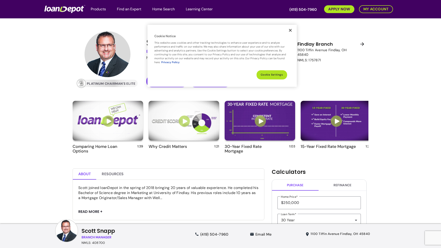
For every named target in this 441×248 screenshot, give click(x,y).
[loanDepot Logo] (64, 8)
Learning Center (199, 9)
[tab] (84, 174)
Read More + (90, 211)
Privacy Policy (170, 62)
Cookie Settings (272, 74)
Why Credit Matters (168, 146)
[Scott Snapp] (66, 235)
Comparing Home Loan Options (95, 148)
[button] (337, 8)
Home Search (163, 9)
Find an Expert (129, 9)
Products (98, 9)
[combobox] (319, 220)
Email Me (263, 234)
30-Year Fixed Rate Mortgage (243, 148)
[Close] (290, 30)
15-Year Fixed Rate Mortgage (328, 146)
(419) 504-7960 (303, 9)
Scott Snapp (98, 231)
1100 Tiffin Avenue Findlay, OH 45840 (340, 234)
